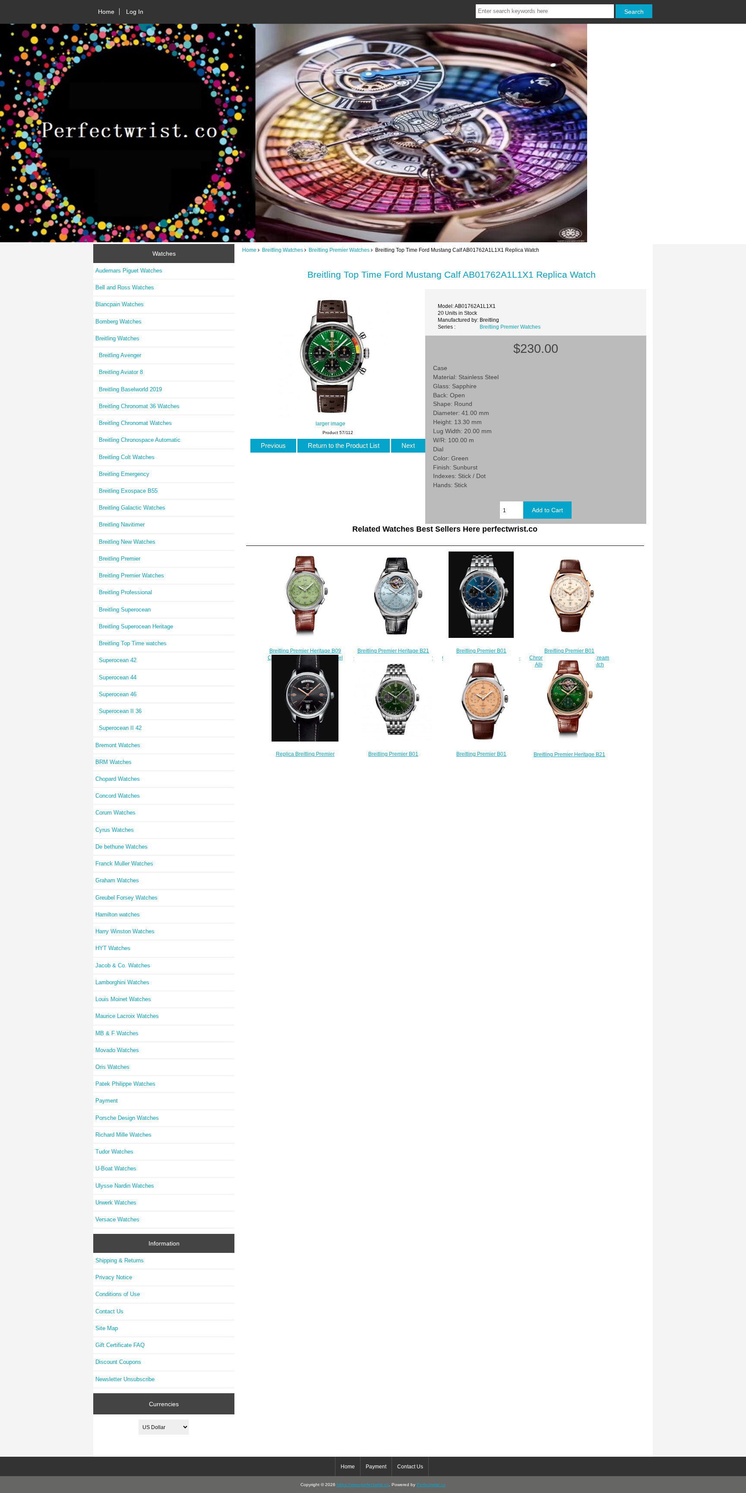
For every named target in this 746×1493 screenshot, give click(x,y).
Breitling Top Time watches (131, 643)
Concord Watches (117, 795)
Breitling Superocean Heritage (134, 626)
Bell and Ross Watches (124, 287)
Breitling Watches (282, 250)
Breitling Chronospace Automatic (137, 440)
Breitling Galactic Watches (130, 507)
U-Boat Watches (115, 1168)
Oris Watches (112, 1067)
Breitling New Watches (125, 542)
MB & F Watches (117, 1033)
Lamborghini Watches (122, 982)
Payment (106, 1100)
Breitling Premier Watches (339, 250)
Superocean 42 (115, 660)
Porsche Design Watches (127, 1118)
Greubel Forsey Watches (126, 897)
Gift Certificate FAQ (120, 1345)
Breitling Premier (117, 558)
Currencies (164, 1403)
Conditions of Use (117, 1294)
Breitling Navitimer (120, 524)
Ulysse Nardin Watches (124, 1185)
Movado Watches (117, 1050)
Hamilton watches (117, 914)
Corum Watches (115, 812)
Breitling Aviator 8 (119, 372)
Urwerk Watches (115, 1202)
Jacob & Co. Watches (122, 965)
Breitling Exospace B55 (126, 491)
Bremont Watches (117, 745)
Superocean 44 (115, 677)
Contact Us (109, 1311)
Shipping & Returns (119, 1260)
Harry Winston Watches (125, 931)
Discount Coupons (118, 1362)
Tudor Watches (114, 1151)
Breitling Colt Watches (125, 457)
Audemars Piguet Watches (128, 270)
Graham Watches (117, 880)
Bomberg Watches (118, 321)
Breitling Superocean (123, 609)
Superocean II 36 (118, 711)
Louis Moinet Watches (123, 999)
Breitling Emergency (122, 474)
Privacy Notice (113, 1277)
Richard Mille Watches (123, 1135)
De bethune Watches (121, 846)
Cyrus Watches (114, 830)
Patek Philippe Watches (125, 1084)
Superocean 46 (115, 694)
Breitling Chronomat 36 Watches (137, 406)
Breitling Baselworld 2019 (128, 389)
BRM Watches (113, 762)
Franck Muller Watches (124, 863)
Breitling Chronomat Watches (133, 423)
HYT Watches (112, 948)
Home (106, 11)
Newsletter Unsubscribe (125, 1379)
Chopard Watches (117, 779)
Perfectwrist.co (431, 1484)
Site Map (106, 1328)
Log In (134, 11)
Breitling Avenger (118, 355)
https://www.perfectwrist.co (363, 1484)
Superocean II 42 (118, 728)
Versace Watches (117, 1219)
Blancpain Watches (119, 304)
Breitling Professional (123, 592)
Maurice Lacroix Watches (127, 1016)
